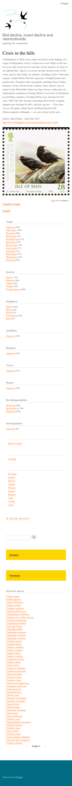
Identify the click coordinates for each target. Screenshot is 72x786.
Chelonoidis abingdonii (16, 710)
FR (20, 518)
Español (11, 484)
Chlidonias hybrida (14, 725)
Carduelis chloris (13, 653)
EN (11, 518)
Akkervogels (11, 230)
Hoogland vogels (11, 204)
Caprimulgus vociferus (15, 638)
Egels (8, 318)
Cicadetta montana (14, 743)
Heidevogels (11, 236)
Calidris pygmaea (13, 599)
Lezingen (12, 458)
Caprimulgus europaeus (16, 632)
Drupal (19, 777)
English (6, 211)
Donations (14, 575)
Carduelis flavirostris (15, 659)
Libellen (9, 283)
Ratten (9, 312)
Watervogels (11, 254)
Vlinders (9, 286)
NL (7, 518)
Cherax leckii (12, 713)
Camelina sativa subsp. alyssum (19, 617)
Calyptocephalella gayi (16, 611)
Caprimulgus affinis (14, 629)
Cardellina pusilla (14, 641)
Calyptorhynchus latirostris (17, 614)
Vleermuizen (11, 315)
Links (10, 498)
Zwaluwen (10, 260)
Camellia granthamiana (16, 620)
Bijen (8, 277)
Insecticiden (11, 408)
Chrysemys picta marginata (18, 740)
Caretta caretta (12, 665)
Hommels (10, 280)
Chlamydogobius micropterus (18, 722)
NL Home (12, 474)
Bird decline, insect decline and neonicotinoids (28, 36)
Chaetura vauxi (12, 695)
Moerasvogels (12, 245)
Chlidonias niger (13, 728)
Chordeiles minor (13, 734)
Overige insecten (13, 289)
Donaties (14, 554)
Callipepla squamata (15, 608)
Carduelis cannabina (15, 647)
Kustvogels (11, 242)
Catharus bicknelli (14, 674)
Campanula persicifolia (16, 623)
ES (24, 518)
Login (53, 200)
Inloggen (64, 3)
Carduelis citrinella (14, 656)
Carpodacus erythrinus (15, 668)
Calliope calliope (13, 605)
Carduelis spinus (13, 662)
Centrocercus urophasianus (17, 683)
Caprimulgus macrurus (15, 635)
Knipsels (12, 494)
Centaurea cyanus (13, 677)
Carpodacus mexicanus (16, 671)
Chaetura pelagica (14, 692)
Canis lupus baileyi (14, 626)
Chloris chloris (12, 731)
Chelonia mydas (13, 707)
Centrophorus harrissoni (16, 686)
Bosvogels (10, 233)
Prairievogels (11, 248)
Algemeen (10, 227)
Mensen (9, 306)
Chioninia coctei (13, 719)
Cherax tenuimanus (14, 716)
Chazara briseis (12, 704)
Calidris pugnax (13, 596)
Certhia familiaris (14, 689)
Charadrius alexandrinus (16, 698)
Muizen (9, 309)
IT (28, 518)
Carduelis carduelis (14, 650)
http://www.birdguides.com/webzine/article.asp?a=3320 (30, 122)
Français (12, 487)
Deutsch (11, 480)
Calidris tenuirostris (14, 602)
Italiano (11, 491)
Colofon (11, 501)
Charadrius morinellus (15, 701)
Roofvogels (11, 251)
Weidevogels (11, 257)
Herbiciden (11, 405)
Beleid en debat (15, 443)
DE (16, 518)
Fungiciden (11, 411)
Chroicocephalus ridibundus (18, 737)
